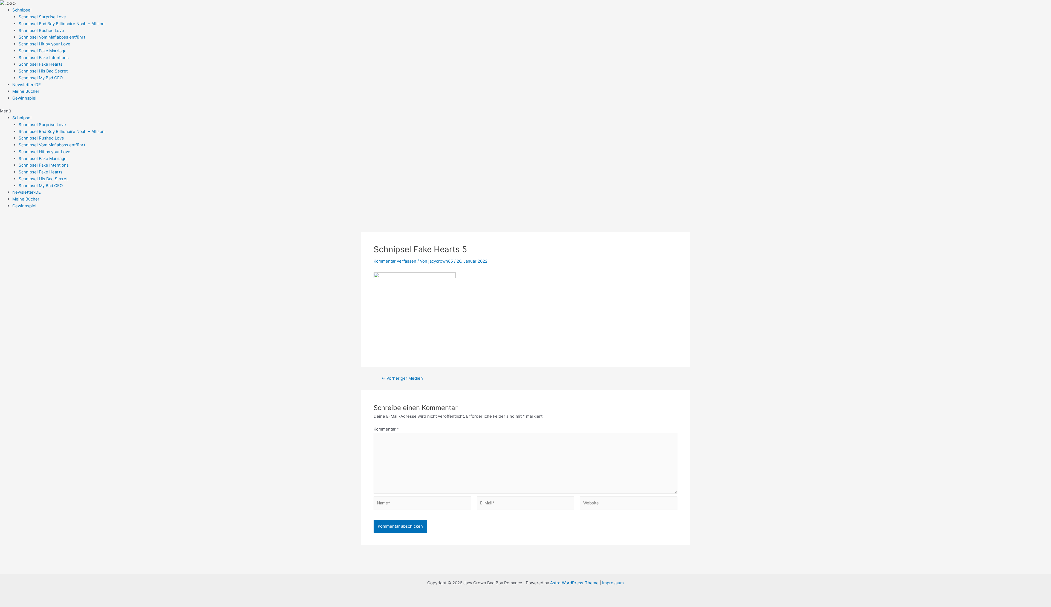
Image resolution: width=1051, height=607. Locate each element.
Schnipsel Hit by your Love (44, 44)
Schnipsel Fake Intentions (44, 57)
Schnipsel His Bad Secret (43, 71)
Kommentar (386, 429)
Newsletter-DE (26, 84)
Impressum (612, 582)
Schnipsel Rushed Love (41, 30)
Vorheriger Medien (402, 378)
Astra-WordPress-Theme (574, 582)
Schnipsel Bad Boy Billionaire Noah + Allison (62, 23)
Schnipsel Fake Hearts (40, 64)
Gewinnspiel (24, 98)
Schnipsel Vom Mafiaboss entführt (52, 37)
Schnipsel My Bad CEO (41, 77)
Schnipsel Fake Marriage (43, 50)
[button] (525, 111)
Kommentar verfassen (395, 261)
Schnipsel (21, 10)
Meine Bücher (25, 91)
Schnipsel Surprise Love (42, 16)
